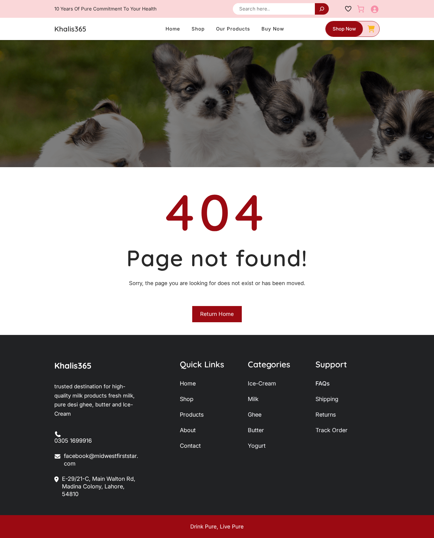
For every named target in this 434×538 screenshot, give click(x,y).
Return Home (217, 314)
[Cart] (360, 8)
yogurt (257, 445)
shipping (326, 399)
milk (253, 399)
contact (190, 445)
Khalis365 (70, 28)
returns (325, 414)
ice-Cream (262, 383)
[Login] (374, 9)
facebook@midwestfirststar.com (101, 460)
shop (186, 399)
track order (331, 430)
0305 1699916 (73, 440)
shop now (344, 29)
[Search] (322, 9)
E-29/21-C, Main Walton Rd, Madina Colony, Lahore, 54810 (98, 486)
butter (256, 430)
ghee (254, 414)
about (188, 430)
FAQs (322, 383)
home (188, 383)
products (192, 414)
